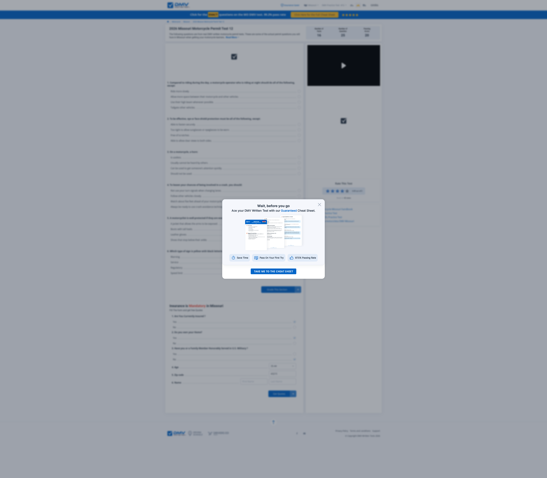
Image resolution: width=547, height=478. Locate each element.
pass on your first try (272, 257)
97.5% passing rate (305, 257)
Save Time (242, 257)
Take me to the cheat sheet (273, 271)
